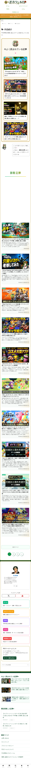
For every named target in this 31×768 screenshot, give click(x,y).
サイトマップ (5, 742)
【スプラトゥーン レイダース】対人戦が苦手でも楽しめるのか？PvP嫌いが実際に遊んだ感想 (15, 715)
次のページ (15, 547)
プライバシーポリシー (8, 745)
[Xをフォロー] (14, 586)
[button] (28, 665)
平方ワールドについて (8, 749)
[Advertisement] (15, 199)
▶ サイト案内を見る (9, 658)
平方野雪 (15, 575)
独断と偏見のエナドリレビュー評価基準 (12, 757)
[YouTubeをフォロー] (17, 586)
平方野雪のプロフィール (8, 753)
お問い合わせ (5, 738)
